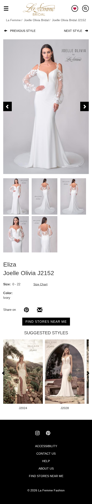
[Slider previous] (4, 373)
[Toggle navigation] (6, 10)
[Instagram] (40, 433)
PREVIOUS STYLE (23, 30)
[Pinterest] (26, 310)
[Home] (39, 9)
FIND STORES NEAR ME (46, 321)
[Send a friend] (39, 311)
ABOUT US (46, 468)
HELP (46, 461)
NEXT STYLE (73, 30)
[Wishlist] (74, 8)
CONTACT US (46, 453)
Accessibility (46, 446)
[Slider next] (87, 373)
